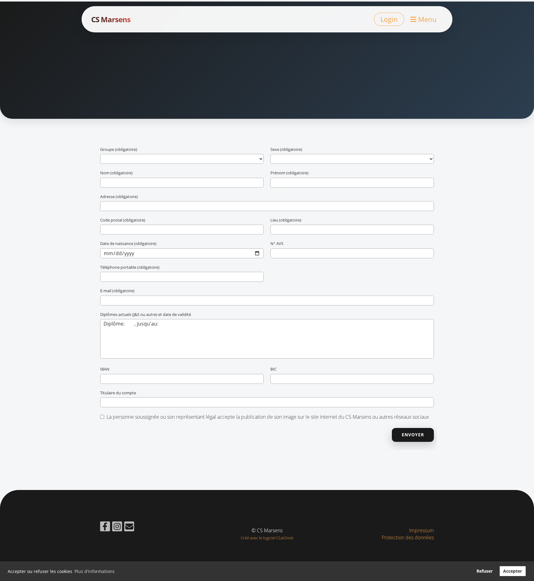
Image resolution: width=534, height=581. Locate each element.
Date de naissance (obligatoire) (128, 243)
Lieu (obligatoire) (285, 220)
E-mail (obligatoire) (117, 290)
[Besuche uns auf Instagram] (117, 527)
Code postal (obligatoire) (122, 220)
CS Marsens (110, 19)
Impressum (421, 530)
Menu (426, 19)
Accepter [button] (512, 571)
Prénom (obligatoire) (289, 173)
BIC (273, 369)
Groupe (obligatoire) (118, 149)
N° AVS (276, 243)
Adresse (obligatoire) (119, 196)
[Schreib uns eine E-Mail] (129, 527)
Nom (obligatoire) (116, 173)
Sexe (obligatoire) (286, 149)
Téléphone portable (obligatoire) (129, 267)
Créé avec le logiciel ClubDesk (267, 538)
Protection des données (408, 537)
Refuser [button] (485, 571)
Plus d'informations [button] (94, 571)
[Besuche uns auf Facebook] (105, 527)
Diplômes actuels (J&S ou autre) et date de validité (145, 314)
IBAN (104, 369)
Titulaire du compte (118, 393)
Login (389, 19)
